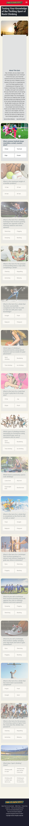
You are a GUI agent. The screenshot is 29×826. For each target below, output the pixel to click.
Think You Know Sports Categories (14, 811)
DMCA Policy (18, 806)
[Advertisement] (14, 52)
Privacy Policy (25, 806)
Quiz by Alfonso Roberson (9, 119)
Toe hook (19, 149)
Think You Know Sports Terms (17, 808)
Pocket (19, 155)
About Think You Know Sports (8, 806)
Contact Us (7, 808)
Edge (6, 155)
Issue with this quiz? (21, 119)
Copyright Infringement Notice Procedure (14, 813)
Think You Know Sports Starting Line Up (14, 809)
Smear (6, 149)
